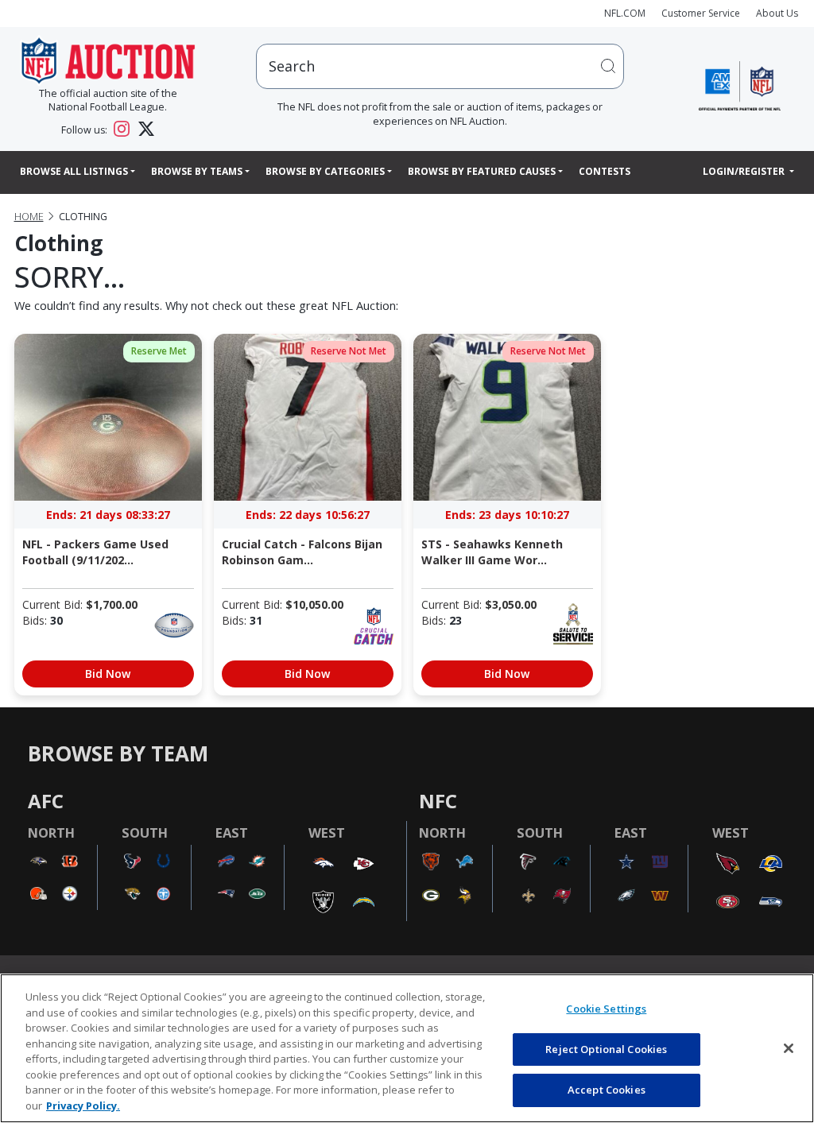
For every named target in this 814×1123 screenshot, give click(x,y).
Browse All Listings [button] (74, 171)
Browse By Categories (325, 171)
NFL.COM (624, 13)
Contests (604, 171)
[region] (407, 1048)
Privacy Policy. (83, 1105)
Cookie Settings (606, 1008)
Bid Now (107, 673)
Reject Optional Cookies (606, 1049)
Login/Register (745, 171)
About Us (777, 13)
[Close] (788, 1048)
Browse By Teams (196, 171)
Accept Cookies (606, 1089)
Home (29, 216)
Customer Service (700, 13)
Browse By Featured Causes (482, 171)
